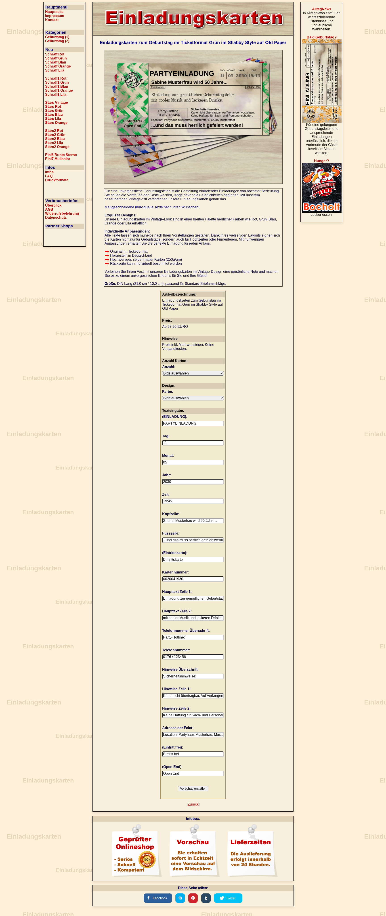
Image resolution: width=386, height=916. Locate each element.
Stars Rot (53, 106)
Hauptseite (54, 12)
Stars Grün (54, 110)
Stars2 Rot (54, 131)
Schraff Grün (56, 58)
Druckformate (56, 180)
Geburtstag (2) (57, 41)
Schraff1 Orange (59, 90)
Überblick (53, 205)
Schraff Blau (55, 62)
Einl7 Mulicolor (57, 159)
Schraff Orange (58, 66)
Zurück (193, 804)
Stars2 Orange (57, 147)
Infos (49, 172)
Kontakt (52, 20)
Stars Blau (54, 114)
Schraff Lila (54, 70)
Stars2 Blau (55, 139)
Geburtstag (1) (57, 37)
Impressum (54, 16)
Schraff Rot (54, 54)
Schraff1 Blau (56, 86)
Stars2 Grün (55, 135)
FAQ (48, 176)
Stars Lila (53, 119)
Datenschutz (56, 217)
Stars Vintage (56, 102)
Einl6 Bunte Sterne (61, 155)
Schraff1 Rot (55, 78)
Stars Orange (56, 123)
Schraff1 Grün (57, 82)
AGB (49, 209)
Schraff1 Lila (55, 94)
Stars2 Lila (54, 143)
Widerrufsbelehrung (62, 213)
